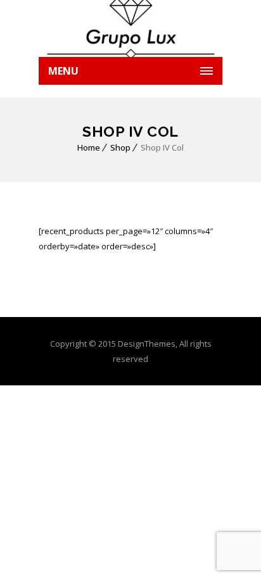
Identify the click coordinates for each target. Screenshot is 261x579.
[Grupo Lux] (130, 28)
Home (88, 147)
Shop (120, 147)
